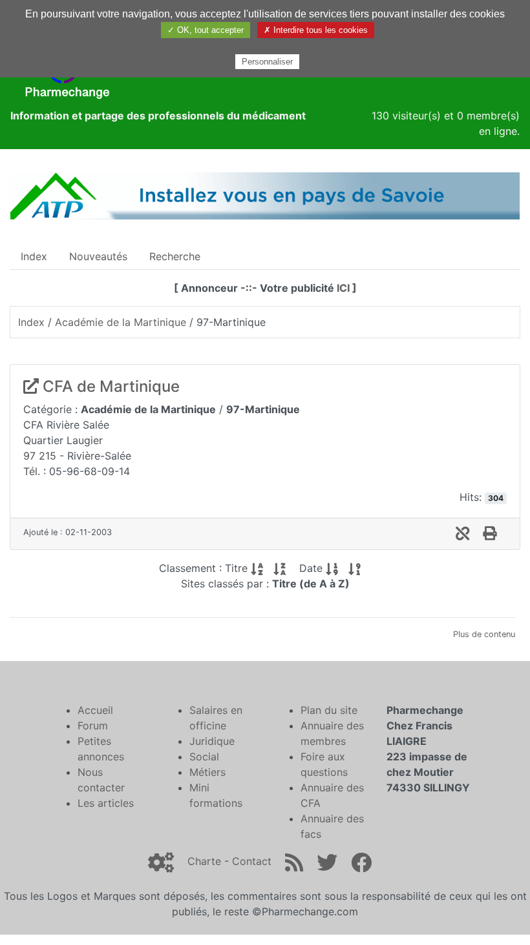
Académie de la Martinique (120, 322)
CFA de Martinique (109, 386)
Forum (93, 725)
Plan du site (329, 710)
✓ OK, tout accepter (205, 30)
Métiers (207, 772)
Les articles (106, 803)
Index (34, 256)
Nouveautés (98, 256)
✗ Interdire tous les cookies (316, 30)
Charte (204, 861)
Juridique (212, 741)
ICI (343, 287)
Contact (251, 861)
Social (204, 756)
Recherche (174, 256)
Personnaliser (267, 61)
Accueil (95, 710)
